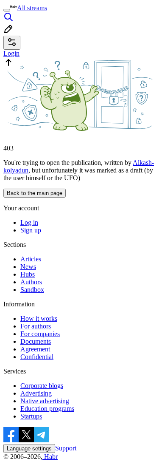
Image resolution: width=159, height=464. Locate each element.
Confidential (36, 356)
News (28, 266)
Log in (29, 222)
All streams (32, 7)
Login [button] (11, 53)
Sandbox (32, 289)
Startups (31, 416)
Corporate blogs (41, 385)
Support (65, 448)
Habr (50, 456)
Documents (35, 341)
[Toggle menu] (6, 10)
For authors (35, 326)
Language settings (29, 448)
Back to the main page (34, 193)
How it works (38, 318)
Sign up (30, 230)
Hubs (27, 274)
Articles (30, 259)
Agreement (35, 349)
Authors (31, 282)
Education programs (47, 408)
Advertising (36, 393)
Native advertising (44, 401)
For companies (40, 333)
